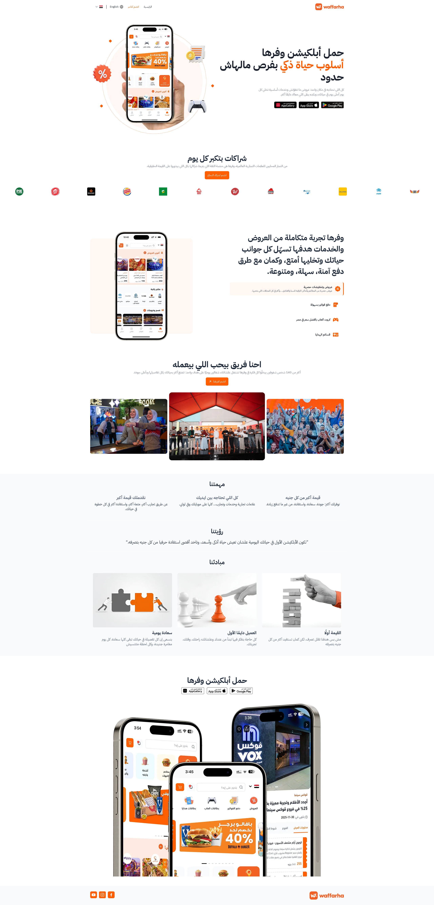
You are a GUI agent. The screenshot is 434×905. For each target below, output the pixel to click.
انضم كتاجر (133, 7)
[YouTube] (93, 894)
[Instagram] (102, 894)
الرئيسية (148, 7)
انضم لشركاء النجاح (217, 175)
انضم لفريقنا (219, 381)
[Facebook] (111, 894)
